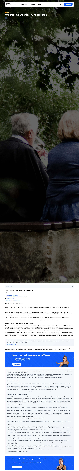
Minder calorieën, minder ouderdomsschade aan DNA (16, 296)
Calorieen (7, 12)
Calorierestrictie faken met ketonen (13, 300)
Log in (61, 4)
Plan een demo (68, 4)
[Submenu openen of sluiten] (27, 4)
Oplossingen (32, 4)
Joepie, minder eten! (10, 298)
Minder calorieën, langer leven (12, 295)
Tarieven (39, 4)
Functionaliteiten (23, 4)
